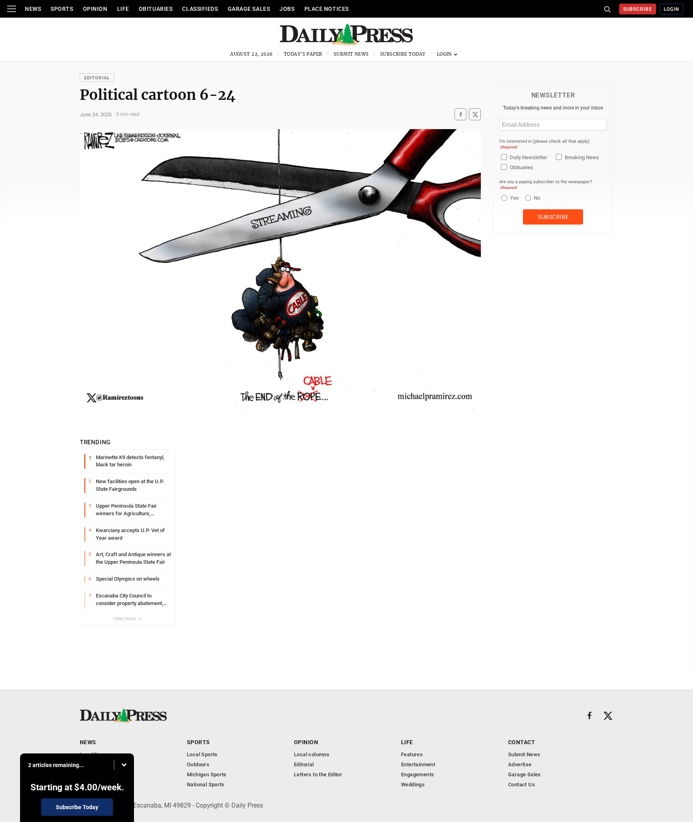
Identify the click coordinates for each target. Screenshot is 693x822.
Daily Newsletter (528, 157)
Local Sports (202, 754)
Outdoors (198, 764)
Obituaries (156, 9)
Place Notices (326, 9)
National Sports (206, 785)
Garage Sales (249, 9)
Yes (513, 198)
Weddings (413, 785)
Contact (521, 742)
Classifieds (200, 9)
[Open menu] (11, 9)
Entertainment (418, 764)
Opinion (95, 9)
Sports (62, 9)
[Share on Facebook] (460, 114)
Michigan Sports (207, 774)
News (33, 9)
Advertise (520, 764)
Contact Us (521, 785)
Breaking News (582, 157)
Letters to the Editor (318, 774)
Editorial (97, 78)
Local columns (311, 754)
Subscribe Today (403, 54)
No (537, 198)
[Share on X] (474, 114)
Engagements (417, 774)
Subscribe (637, 9)
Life (123, 9)
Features (412, 754)
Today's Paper (303, 54)
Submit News (351, 54)
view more (125, 619)
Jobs (287, 9)
